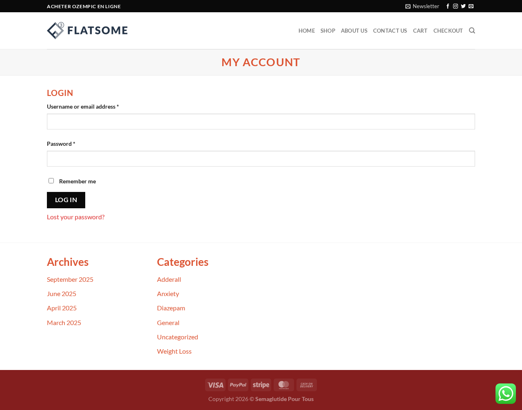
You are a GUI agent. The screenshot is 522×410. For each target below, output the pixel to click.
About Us (354, 30)
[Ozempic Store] (87, 30)
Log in (66, 199)
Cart (420, 30)
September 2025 (70, 279)
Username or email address (94, 106)
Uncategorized (177, 337)
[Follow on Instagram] (455, 6)
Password (72, 143)
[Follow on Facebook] (447, 6)
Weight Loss (174, 351)
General (168, 322)
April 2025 (62, 308)
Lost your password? (75, 217)
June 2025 (61, 293)
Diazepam (171, 308)
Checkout (448, 30)
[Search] (472, 30)
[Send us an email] (471, 6)
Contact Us (390, 30)
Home (307, 30)
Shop (328, 30)
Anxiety (168, 293)
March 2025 (64, 322)
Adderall (169, 279)
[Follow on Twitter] (463, 6)
